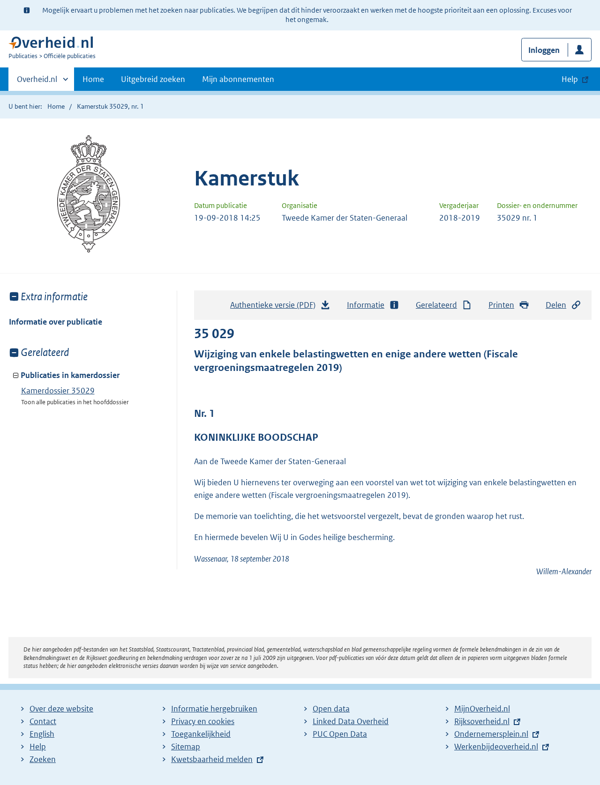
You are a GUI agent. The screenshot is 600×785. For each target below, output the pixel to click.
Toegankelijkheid (201, 734)
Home (93, 79)
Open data (331, 709)
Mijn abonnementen (238, 79)
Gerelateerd (436, 305)
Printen (501, 305)
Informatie (365, 305)
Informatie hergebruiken (214, 709)
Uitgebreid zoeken (153, 79)
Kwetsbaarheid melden (212, 759)
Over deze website (61, 709)
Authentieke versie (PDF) (275, 308)
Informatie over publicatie (55, 322)
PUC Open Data (340, 734)
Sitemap (185, 746)
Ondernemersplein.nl (491, 734)
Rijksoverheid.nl (482, 721)
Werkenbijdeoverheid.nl (496, 746)
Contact (43, 721)
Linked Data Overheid (351, 721)
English (42, 734)
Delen (556, 305)
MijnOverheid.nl (482, 709)
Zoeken (43, 759)
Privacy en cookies (202, 721)
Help (38, 746)
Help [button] (570, 79)
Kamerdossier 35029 (58, 390)
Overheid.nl (37, 82)
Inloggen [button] (544, 50)
